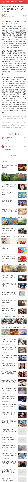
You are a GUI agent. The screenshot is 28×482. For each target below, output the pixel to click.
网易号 (7, 2)
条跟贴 (13, 155)
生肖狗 (6, 53)
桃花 (15, 21)
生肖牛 (16, 79)
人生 (7, 111)
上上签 (13, 23)
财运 (12, 31)
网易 (2, 2)
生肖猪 (10, 29)
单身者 (12, 94)
